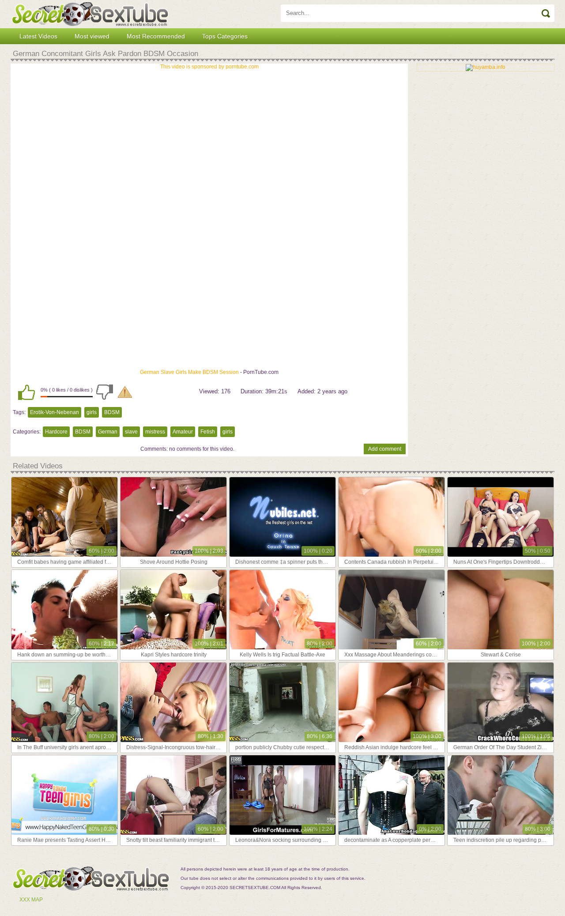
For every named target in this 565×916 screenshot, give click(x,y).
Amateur (183, 432)
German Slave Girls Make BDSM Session (189, 372)
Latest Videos (38, 36)
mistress (155, 432)
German (107, 432)
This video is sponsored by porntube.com (209, 67)
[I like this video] (26, 392)
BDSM (112, 412)
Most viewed (92, 36)
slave (131, 432)
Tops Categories (225, 36)
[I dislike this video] (104, 392)
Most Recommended (156, 36)
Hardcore (56, 432)
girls (92, 412)
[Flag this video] (125, 392)
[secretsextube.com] (90, 14)
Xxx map (31, 900)
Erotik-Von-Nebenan (54, 412)
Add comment (384, 449)
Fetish (207, 432)
